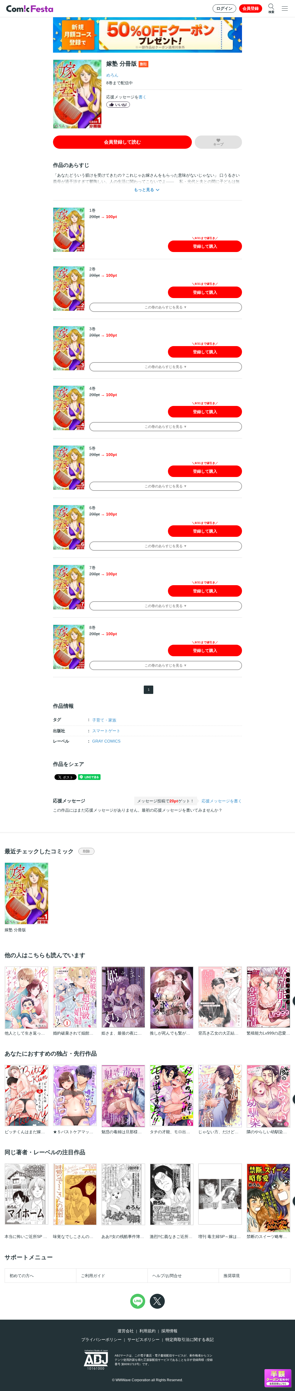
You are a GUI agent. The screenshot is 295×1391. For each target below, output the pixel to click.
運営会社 (126, 1331)
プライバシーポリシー (101, 1339)
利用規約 (147, 1331)
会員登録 (251, 8)
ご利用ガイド (93, 1275)
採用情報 (169, 1331)
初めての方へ (22, 1275)
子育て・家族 (104, 720)
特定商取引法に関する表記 (189, 1339)
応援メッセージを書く (222, 801)
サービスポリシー (143, 1339)
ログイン (224, 8)
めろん (112, 75)
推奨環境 (232, 1275)
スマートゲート (106, 730)
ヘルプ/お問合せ (167, 1275)
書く (143, 97)
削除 (86, 851)
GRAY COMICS (106, 741)
